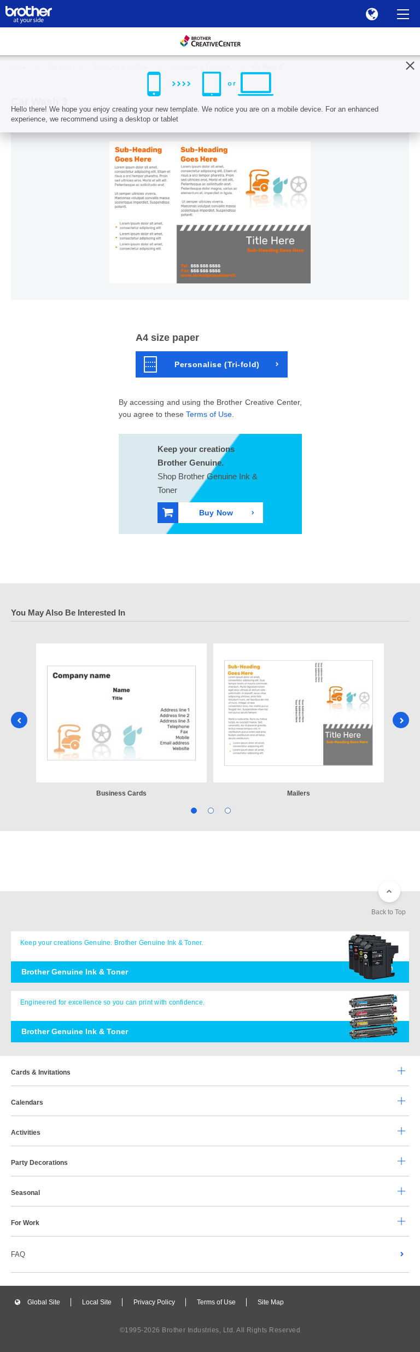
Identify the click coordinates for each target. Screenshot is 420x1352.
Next (401, 720)
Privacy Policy (154, 1302)
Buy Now (216, 512)
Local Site (97, 1302)
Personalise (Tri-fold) (216, 364)
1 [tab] (193, 810)
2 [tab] (210, 810)
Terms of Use (209, 414)
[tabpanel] (121, 721)
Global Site (43, 1302)
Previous (19, 720)
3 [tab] (227, 810)
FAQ (18, 1254)
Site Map (271, 1302)
